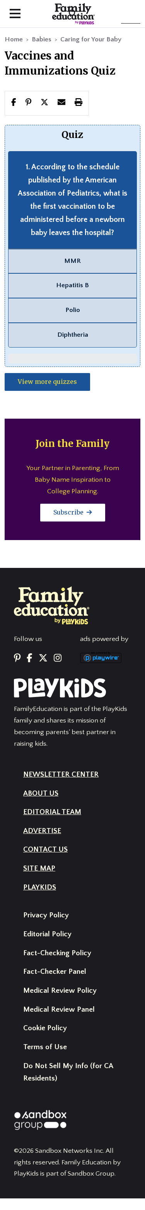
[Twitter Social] (43, 659)
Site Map (39, 868)
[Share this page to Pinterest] (28, 103)
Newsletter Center (61, 774)
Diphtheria (72, 335)
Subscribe (69, 512)
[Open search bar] (72, 13)
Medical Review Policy (60, 991)
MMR (72, 261)
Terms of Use (45, 1047)
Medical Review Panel (59, 1009)
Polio (72, 310)
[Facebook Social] (29, 659)
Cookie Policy (45, 1028)
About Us (40, 793)
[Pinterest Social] (17, 659)
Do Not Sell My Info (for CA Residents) (68, 1072)
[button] (44, 103)
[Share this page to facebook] (13, 103)
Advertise (42, 831)
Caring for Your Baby (90, 39)
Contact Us (45, 849)
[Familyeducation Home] (51, 605)
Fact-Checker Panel (54, 972)
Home (14, 39)
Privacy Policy (46, 915)
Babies (41, 39)
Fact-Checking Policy (57, 953)
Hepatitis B (72, 285)
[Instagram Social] (57, 659)
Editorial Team (52, 812)
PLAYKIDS (39, 887)
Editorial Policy (47, 934)
